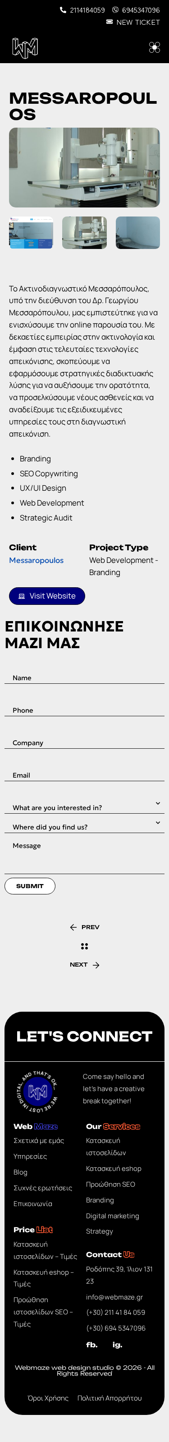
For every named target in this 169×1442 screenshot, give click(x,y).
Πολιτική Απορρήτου (110, 1398)
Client (23, 547)
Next (79, 964)
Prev (91, 927)
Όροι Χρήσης (48, 1398)
